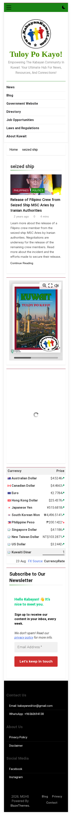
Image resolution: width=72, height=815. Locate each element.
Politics (37, 190)
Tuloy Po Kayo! (36, 54)
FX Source (35, 561)
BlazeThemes (20, 805)
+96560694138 (34, 714)
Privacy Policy (18, 737)
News (10, 87)
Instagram (16, 777)
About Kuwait (16, 136)
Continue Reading (21, 263)
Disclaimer (16, 745)
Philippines (21, 190)
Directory (13, 112)
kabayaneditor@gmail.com (35, 706)
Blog (9, 95)
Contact (51, 802)
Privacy (57, 796)
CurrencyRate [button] (54, 561)
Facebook (15, 769)
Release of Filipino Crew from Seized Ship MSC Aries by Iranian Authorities (35, 205)
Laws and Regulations (22, 128)
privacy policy (23, 637)
